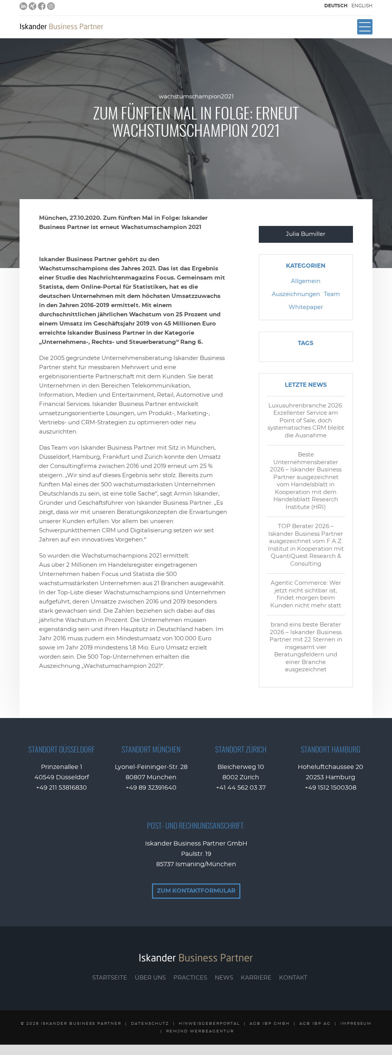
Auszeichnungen (296, 294)
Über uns (150, 978)
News (224, 978)
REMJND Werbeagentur (200, 1031)
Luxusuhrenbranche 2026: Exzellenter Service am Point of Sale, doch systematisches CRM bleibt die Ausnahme (306, 420)
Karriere (256, 978)
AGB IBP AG (315, 1024)
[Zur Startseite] (62, 26)
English (361, 5)
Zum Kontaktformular (196, 891)
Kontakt (293, 978)
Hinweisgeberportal (209, 1024)
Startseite (109, 978)
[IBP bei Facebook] (42, 6)
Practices (190, 978)
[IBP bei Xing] (32, 6)
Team (332, 294)
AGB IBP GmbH (270, 1024)
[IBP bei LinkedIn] (23, 6)
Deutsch (336, 5)
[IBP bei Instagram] (51, 6)
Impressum (356, 1024)
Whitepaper (306, 307)
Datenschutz (150, 1024)
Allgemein (305, 281)
